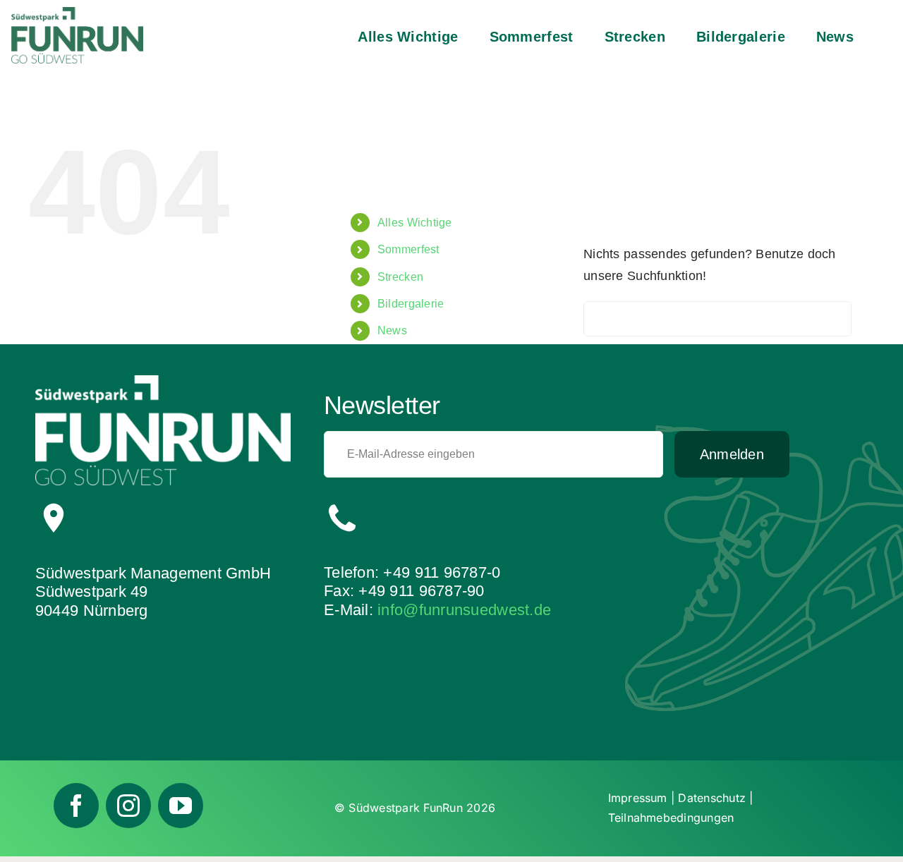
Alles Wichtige (414, 223)
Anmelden (732, 454)
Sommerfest (408, 249)
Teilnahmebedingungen (671, 818)
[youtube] (180, 805)
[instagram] (128, 805)
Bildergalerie (410, 304)
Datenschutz (712, 798)
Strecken (400, 277)
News (392, 330)
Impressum (637, 798)
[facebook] (76, 805)
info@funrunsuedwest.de (464, 610)
